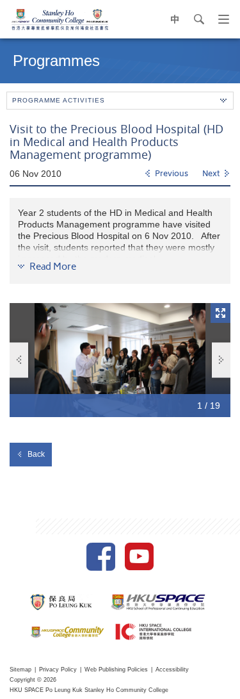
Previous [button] (19, 359)
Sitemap (20, 669)
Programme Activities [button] (58, 100)
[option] (120, 360)
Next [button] (221, 359)
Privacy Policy (58, 669)
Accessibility (172, 669)
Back (36, 454)
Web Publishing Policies (116, 669)
